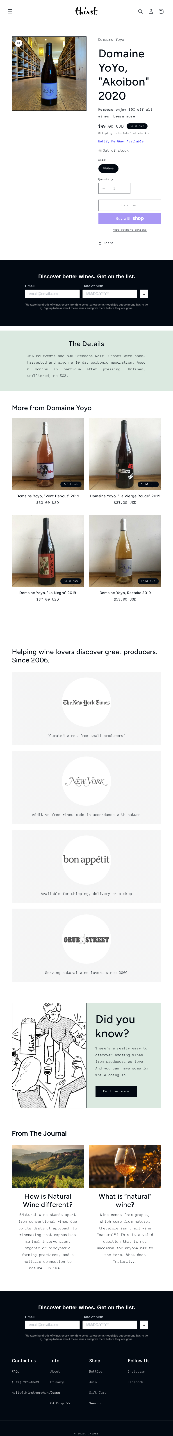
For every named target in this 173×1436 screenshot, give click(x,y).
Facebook (135, 1382)
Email (29, 286)
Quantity (106, 179)
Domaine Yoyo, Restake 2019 (125, 593)
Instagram (137, 1371)
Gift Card (98, 1392)
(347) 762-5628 (25, 1382)
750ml (110, 169)
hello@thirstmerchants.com (36, 1392)
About (55, 1371)
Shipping (105, 133)
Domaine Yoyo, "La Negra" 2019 (47, 593)
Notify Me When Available (121, 141)
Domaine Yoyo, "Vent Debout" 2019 (47, 496)
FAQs (16, 1371)
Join (93, 1382)
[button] (10, 11)
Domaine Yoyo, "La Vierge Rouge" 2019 (125, 496)
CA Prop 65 (60, 1403)
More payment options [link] (130, 229)
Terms (55, 1392)
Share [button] (109, 243)
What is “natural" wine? (125, 1200)
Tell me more (116, 1091)
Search (95, 1403)
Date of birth (92, 286)
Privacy (57, 1382)
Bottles (96, 1371)
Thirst (93, 1433)
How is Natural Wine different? (48, 1200)
